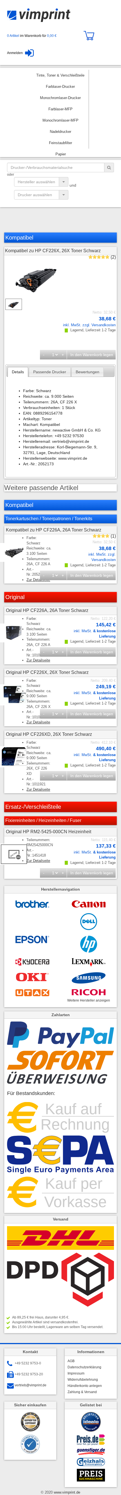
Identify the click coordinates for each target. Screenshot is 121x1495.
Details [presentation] (18, 372)
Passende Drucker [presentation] (49, 372)
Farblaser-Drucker (60, 86)
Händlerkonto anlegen (85, 1386)
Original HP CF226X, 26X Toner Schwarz (47, 672)
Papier (60, 154)
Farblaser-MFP (60, 109)
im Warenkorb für (32, 36)
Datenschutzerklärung (84, 1367)
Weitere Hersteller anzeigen (88, 1000)
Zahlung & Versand (82, 1392)
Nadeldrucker (60, 131)
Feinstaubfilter (60, 143)
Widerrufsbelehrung (83, 1380)
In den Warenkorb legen (91, 354)
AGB (71, 1361)
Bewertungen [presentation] (87, 372)
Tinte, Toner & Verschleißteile (60, 75)
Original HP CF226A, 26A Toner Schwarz (47, 610)
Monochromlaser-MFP (60, 120)
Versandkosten (103, 325)
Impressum (76, 1373)
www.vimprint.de (66, 1492)
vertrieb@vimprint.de (30, 1385)
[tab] (18, 372)
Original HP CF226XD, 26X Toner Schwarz (49, 734)
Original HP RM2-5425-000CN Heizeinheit (48, 831)
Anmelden (15, 53)
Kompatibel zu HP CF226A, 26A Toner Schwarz (53, 530)
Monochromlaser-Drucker (60, 98)
